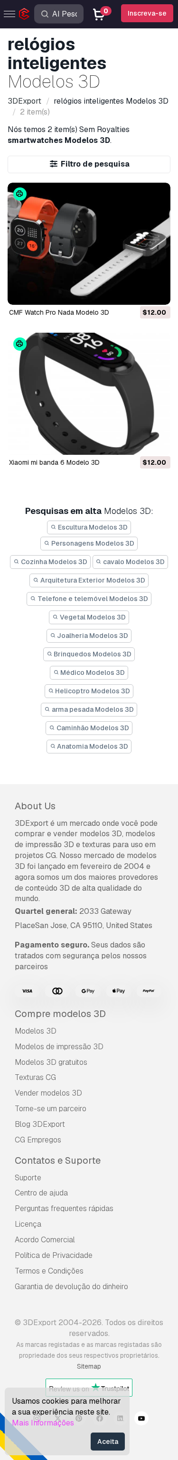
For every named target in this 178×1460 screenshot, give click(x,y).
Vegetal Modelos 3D (92, 617)
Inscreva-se (147, 13)
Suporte (28, 1178)
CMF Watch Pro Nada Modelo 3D (59, 312)
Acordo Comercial (45, 1240)
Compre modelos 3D (60, 1014)
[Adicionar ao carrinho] (137, 291)
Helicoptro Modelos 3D (92, 691)
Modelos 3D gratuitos (51, 1062)
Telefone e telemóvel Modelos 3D (92, 598)
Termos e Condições (49, 1271)
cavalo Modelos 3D (133, 561)
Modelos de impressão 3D (59, 1047)
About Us (35, 806)
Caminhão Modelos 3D (92, 728)
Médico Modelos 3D (92, 672)
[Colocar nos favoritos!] (156, 291)
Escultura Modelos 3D (92, 527)
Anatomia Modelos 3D (92, 746)
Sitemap (89, 1366)
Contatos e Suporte (58, 1160)
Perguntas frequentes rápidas (64, 1208)
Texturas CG (35, 1077)
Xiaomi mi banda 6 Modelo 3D (54, 462)
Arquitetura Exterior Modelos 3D (92, 580)
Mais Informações (43, 1423)
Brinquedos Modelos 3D (91, 654)
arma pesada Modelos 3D (92, 709)
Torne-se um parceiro (50, 1109)
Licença (28, 1224)
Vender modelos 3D (48, 1093)
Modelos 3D (35, 1031)
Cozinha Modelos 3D (53, 561)
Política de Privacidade (54, 1255)
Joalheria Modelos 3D (92, 635)
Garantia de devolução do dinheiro (71, 1287)
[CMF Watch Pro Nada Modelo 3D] (89, 244)
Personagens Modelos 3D (92, 543)
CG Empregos (38, 1140)
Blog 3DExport (40, 1124)
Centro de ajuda (41, 1193)
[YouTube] (141, 1419)
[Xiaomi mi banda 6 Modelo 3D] (89, 394)
